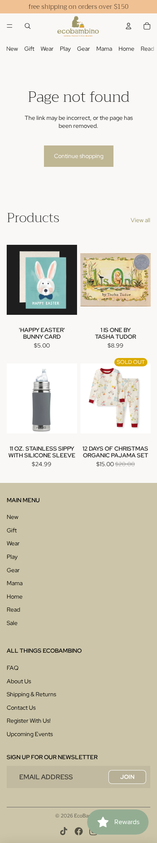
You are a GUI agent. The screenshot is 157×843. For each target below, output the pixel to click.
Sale (12, 623)
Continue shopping (78, 156)
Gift (29, 48)
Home (126, 48)
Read (147, 48)
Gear (83, 48)
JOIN (127, 777)
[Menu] (9, 26)
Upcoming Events (30, 734)
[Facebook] (79, 831)
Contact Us (21, 707)
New (12, 48)
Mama (104, 48)
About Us (19, 681)
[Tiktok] (64, 831)
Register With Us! (29, 720)
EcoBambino (88, 815)
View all (140, 220)
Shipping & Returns (31, 694)
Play (65, 48)
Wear (47, 48)
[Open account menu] (128, 26)
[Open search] (27, 26)
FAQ (12, 668)
